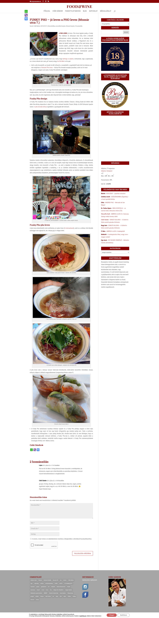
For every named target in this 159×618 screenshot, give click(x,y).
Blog (85, 11)
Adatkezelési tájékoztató (89, 580)
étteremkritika (51, 26)
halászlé (53, 586)
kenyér (38, 590)
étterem (32, 599)
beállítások (83, 616)
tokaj (57, 596)
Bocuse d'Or (55, 580)
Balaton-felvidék (47, 580)
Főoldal (47, 11)
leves (47, 590)
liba (51, 590)
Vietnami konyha (70, 26)
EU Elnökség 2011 (68, 583)
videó (64, 596)
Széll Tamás (48, 596)
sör (53, 596)
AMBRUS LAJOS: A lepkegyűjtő (115, 231)
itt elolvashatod (69, 228)
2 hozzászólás (78, 26)
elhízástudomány (49, 583)
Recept (42, 596)
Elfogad (111, 615)
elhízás (42, 583)
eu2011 (61, 583)
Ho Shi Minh (60, 61)
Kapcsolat (93, 11)
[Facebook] (26, 19)
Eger (32, 583)
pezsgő (32, 596)
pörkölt (37, 596)
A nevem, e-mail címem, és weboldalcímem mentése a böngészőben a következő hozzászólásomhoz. (62, 539)
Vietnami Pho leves (47, 67)
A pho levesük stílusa (40, 107)
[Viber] (26, 15)
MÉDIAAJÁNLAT (105, 11)
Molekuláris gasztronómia (36, 593)
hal (48, 586)
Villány (69, 596)
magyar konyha (68, 590)
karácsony (33, 590)
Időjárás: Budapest (106, 171)
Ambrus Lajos (34, 580)
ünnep (37, 599)
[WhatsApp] (26, 11)
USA (61, 596)
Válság (74, 596)
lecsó (43, 590)
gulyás (37, 586)
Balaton (40, 580)
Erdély (56, 583)
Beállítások (123, 615)
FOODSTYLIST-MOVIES (73, 11)
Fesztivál (33, 586)
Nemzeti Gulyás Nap (53, 593)
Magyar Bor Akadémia (58, 590)
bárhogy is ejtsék (68, 59)
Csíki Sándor (37, 26)
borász (64, 580)
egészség (36, 583)
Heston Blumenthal (61, 586)
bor (61, 580)
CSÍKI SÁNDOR (58, 11)
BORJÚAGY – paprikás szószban (115, 193)
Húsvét (68, 586)
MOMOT (45, 593)
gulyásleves (43, 586)
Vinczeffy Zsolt (105, 214)
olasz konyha (63, 593)
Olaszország (70, 593)
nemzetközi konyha (60, 26)
